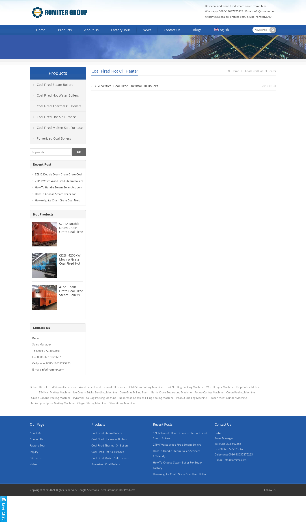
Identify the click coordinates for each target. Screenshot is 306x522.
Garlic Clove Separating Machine (171, 392)
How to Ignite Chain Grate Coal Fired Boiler (179, 474)
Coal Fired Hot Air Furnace (56, 117)
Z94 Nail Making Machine (55, 392)
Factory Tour (120, 30)
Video (33, 464)
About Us (91, 30)
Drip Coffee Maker (247, 387)
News (147, 30)
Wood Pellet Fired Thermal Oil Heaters (103, 387)
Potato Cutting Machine (209, 392)
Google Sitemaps (88, 490)
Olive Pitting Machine (122, 403)
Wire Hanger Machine (220, 387)
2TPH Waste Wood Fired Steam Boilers (59, 181)
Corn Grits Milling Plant (134, 392)
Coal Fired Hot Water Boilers (58, 95)
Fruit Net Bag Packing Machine (185, 387)
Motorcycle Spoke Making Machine (53, 403)
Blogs (197, 30)
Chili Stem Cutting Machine (146, 387)
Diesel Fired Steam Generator (57, 387)
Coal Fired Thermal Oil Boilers (59, 106)
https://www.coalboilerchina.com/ (225, 17)
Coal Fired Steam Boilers (55, 84)
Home (40, 30)
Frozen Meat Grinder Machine (228, 398)
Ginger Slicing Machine (91, 403)
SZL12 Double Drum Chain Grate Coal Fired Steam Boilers (71, 230)
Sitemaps (35, 458)
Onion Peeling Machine (240, 392)
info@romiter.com (265, 11)
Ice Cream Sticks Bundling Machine (95, 392)
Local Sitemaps (109, 490)
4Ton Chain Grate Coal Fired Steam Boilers (71, 291)
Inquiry (34, 452)
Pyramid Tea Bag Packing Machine (94, 398)
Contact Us (172, 30)
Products (65, 30)
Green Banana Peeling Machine (51, 398)
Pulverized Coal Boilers (54, 138)
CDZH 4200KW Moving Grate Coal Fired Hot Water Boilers (69, 261)
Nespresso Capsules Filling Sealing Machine (146, 398)
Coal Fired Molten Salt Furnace (60, 127)
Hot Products (43, 214)
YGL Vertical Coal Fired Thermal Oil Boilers (126, 86)
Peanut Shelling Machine (191, 398)
